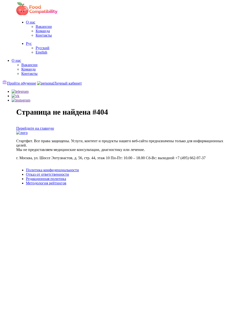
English (41, 52)
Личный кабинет (68, 83)
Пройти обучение (21, 83)
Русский (42, 48)
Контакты (44, 35)
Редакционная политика (46, 179)
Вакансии (44, 26)
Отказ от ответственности (47, 174)
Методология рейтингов (46, 183)
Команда (43, 31)
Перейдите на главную (35, 128)
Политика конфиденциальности (52, 170)
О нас (30, 22)
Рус (29, 43)
